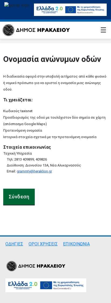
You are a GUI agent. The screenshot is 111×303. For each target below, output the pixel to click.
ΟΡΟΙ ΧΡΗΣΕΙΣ (43, 244)
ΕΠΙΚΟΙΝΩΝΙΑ (76, 244)
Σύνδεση (19, 197)
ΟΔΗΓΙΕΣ (14, 244)
